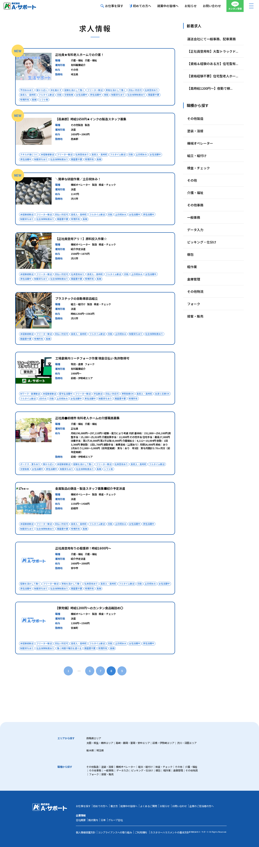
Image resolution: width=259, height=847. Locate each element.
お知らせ (191, 6)
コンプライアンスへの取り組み (115, 832)
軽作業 (192, 266)
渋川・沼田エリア (186, 743)
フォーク (193, 303)
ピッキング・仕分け (201, 242)
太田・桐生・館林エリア (99, 743)
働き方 (114, 806)
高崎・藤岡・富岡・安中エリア (133, 743)
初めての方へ (142, 6)
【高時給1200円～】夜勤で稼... (209, 88)
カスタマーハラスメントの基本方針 (169, 832)
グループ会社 (115, 820)
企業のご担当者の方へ (201, 806)
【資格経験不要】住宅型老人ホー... (212, 76)
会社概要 (81, 820)
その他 (192, 180)
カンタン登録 (235, 8)
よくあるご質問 (148, 806)
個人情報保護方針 (85, 832)
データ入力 (195, 229)
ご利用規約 (141, 832)
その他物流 (195, 291)
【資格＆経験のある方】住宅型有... (212, 63)
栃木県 (90, 750)
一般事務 (193, 217)
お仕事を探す (114, 6)
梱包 (190, 254)
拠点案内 (93, 820)
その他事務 (195, 205)
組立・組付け (197, 155)
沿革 (103, 820)
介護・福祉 (195, 192)
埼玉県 (100, 750)
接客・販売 (195, 316)
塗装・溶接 (195, 130)
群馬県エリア (93, 738)
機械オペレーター (200, 143)
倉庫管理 (193, 279)
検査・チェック (198, 167)
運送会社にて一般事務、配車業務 (211, 38)
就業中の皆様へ (167, 6)
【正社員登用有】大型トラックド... (212, 51)
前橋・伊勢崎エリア (163, 743)
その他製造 (195, 118)
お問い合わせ (212, 6)
